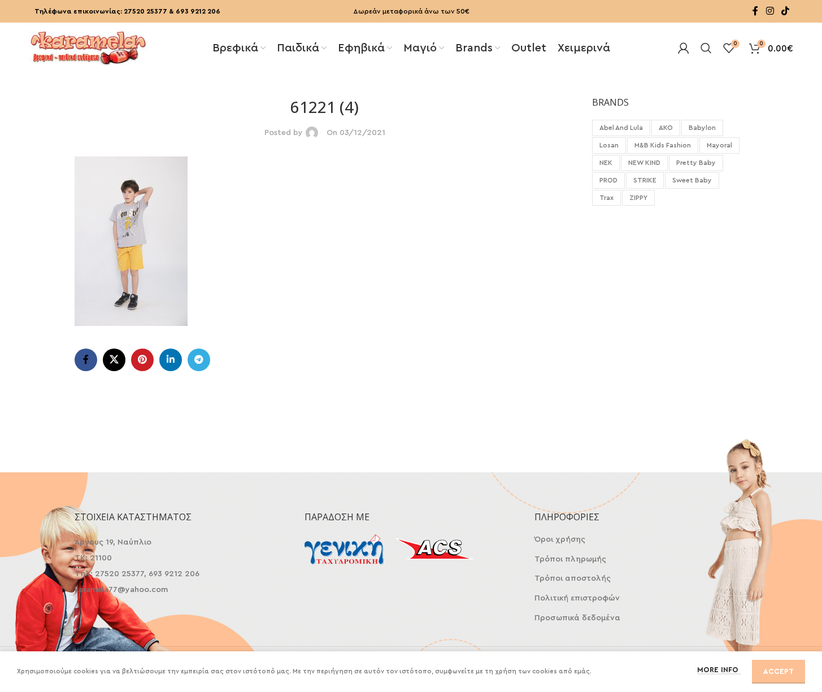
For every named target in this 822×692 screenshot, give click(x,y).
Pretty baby (696, 162)
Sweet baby (692, 180)
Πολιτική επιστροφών (577, 598)
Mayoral (719, 145)
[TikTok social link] (785, 11)
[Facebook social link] (755, 11)
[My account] (683, 48)
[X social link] (114, 360)
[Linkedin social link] (170, 360)
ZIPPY (638, 197)
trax (606, 197)
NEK (605, 162)
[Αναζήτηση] (706, 48)
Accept (778, 671)
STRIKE (644, 180)
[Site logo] (88, 47)
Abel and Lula (621, 127)
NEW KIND (644, 162)
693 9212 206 (198, 11)
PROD (608, 180)
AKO (666, 127)
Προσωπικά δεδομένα (577, 618)
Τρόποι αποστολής (572, 578)
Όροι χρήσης (559, 539)
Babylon (702, 127)
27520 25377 (145, 11)
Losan (609, 145)
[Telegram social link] (199, 360)
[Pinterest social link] (142, 360)
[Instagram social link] (769, 11)
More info (719, 669)
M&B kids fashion (662, 145)
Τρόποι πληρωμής (570, 559)
